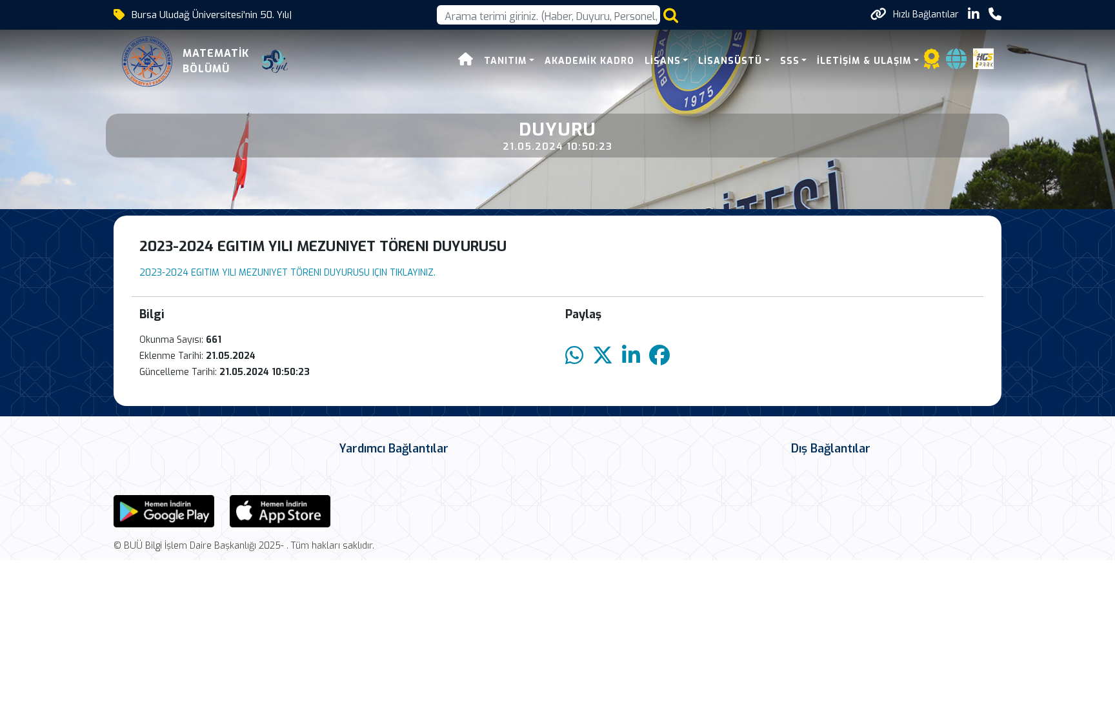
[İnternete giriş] (956, 63)
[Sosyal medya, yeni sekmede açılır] (973, 14)
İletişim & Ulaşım (864, 61)
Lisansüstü (730, 61)
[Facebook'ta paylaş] (659, 356)
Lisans (663, 61)
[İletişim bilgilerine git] (995, 14)
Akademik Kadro (589, 61)
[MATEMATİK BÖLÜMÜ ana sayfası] (147, 61)
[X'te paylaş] (602, 356)
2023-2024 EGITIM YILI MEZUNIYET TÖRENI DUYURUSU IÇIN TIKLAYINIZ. (287, 273)
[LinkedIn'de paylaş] (631, 356)
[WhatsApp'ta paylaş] (574, 356)
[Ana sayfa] (466, 61)
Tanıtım (505, 61)
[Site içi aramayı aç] (670, 15)
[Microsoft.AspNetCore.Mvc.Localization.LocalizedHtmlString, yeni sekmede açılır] (164, 510)
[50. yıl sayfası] (275, 61)
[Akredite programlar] (931, 63)
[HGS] (983, 58)
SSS (789, 61)
